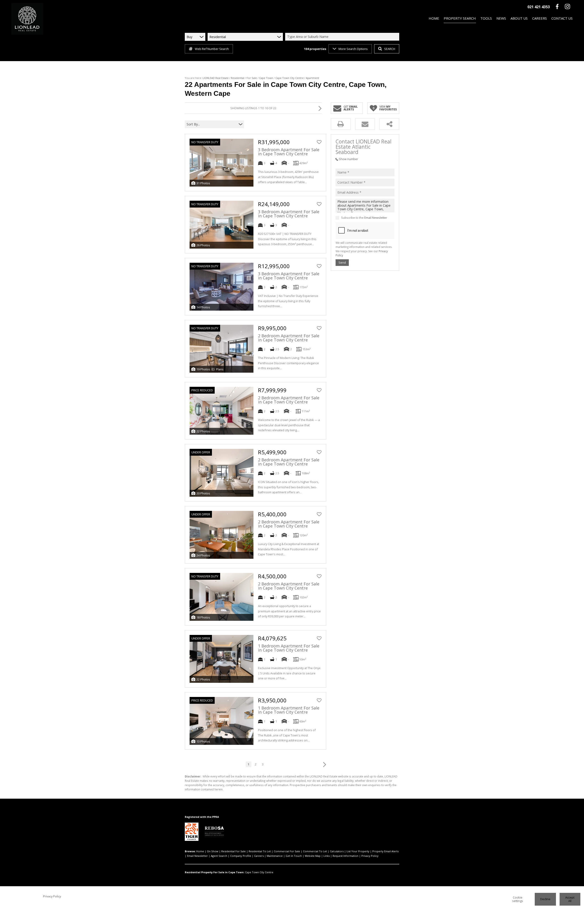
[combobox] (343, 37)
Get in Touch (294, 855)
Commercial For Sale (287, 851)
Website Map (313, 855)
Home (200, 851)
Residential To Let (260, 851)
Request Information (345, 855)
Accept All (569, 899)
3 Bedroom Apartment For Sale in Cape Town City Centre (288, 152)
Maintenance (275, 855)
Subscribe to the (364, 218)
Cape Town (266, 78)
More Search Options (353, 49)
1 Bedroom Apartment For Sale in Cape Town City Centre (288, 648)
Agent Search (219, 855)
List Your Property (358, 851)
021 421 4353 (538, 7)
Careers (259, 855)
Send (342, 263)
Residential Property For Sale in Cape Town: (214, 872)
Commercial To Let (315, 851)
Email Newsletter (375, 218)
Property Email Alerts (385, 851)
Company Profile (240, 855)
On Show (212, 851)
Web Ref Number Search (212, 49)
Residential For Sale (233, 851)
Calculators (337, 851)
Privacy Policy (369, 855)
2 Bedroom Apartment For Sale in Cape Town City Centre (288, 338)
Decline (545, 899)
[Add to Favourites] (319, 142)
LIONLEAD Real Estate (216, 78)
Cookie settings (517, 899)
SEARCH (389, 49)
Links (326, 855)
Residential (237, 78)
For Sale (252, 78)
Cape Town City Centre (289, 78)
